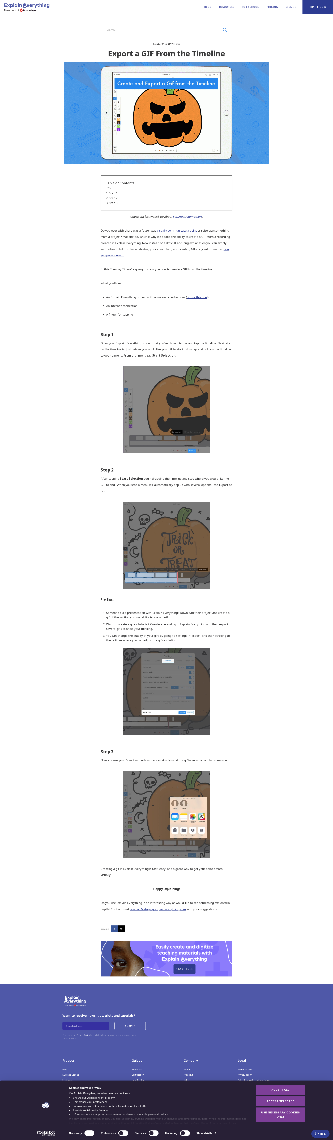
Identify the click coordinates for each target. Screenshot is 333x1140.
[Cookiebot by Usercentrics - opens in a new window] (46, 1133)
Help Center (138, 1079)
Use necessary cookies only (280, 1114)
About (187, 1069)
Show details (204, 1133)
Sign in (291, 7)
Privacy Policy (83, 1035)
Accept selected (280, 1101)
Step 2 (113, 198)
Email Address (74, 1026)
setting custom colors (187, 217)
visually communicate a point (177, 230)
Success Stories (70, 1074)
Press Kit (188, 1074)
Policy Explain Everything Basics (254, 1079)
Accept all (280, 1089)
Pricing (272, 7)
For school (250, 7)
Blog (208, 7)
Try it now (317, 7)
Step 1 (113, 193)
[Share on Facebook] (114, 928)
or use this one (197, 297)
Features (67, 1079)
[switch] (119, 1133)
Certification (138, 1074)
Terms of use (245, 1069)
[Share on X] (121, 928)
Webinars (137, 1069)
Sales (186, 1079)
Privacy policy (245, 1074)
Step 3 (113, 203)
